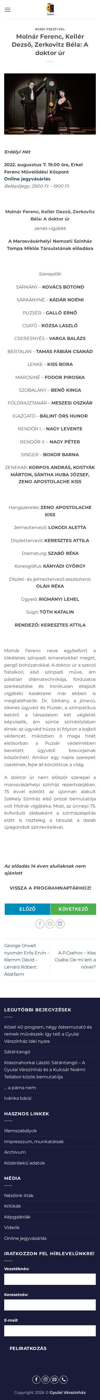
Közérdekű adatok (24, 1163)
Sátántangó (17, 1051)
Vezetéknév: (16, 1268)
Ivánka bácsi (17, 1098)
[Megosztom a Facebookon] (39, 924)
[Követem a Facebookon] (36, 1380)
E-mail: (11, 1320)
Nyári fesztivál (50, 29)
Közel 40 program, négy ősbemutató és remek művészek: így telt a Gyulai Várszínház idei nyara (48, 1034)
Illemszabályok (20, 1130)
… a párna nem (20, 1087)
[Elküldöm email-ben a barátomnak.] (50, 924)
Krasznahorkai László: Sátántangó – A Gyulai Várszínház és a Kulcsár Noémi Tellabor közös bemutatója (44, 1069)
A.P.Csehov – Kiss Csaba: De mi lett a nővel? (75, 960)
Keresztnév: (16, 1294)
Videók (12, 1227)
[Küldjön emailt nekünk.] (54, 1380)
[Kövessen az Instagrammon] (45, 1380)
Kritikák (12, 1206)
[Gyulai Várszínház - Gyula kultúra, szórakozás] (50, 9)
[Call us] (63, 1380)
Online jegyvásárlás (27, 179)
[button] (7, 9)
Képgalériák (17, 1217)
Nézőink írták (19, 1195)
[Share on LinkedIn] (60, 924)
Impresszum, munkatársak (34, 1141)
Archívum (15, 1152)
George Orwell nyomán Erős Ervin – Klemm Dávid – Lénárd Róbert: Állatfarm (26, 960)
